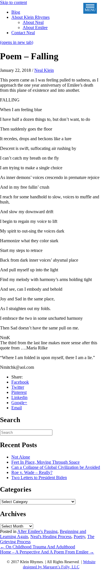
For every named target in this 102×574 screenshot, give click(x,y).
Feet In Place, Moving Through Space (45, 462)
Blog (15, 12)
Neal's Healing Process (50, 536)
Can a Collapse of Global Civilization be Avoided (55, 467)
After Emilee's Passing (37, 531)
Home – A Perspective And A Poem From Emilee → (47, 551)
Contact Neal (23, 32)
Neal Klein (44, 70)
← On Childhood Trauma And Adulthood (37, 546)
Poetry (79, 536)
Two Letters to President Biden (39, 477)
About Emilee (35, 27)
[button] (90, 8)
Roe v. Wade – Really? (31, 472)
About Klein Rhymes (30, 17)
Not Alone (20, 457)
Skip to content (13, 2)
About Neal (33, 22)
